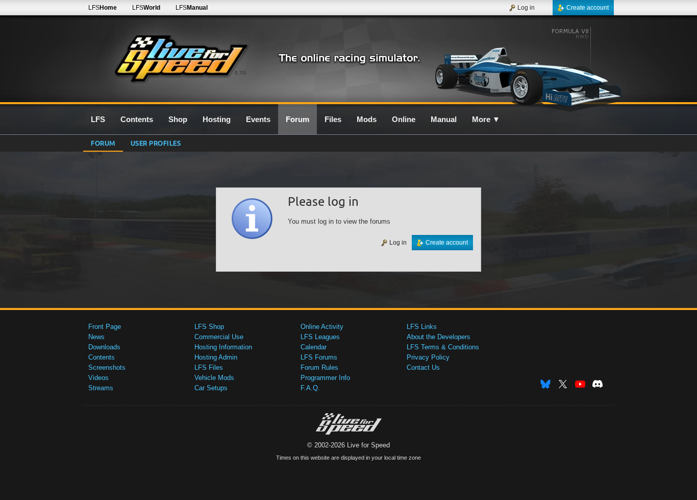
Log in (526, 7)
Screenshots (107, 367)
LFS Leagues (320, 337)
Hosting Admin (215, 357)
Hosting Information (223, 347)
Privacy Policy (428, 357)
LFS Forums (319, 357)
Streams (100, 388)
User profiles (156, 142)
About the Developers (438, 337)
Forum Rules (319, 367)
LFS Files (208, 367)
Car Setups (211, 388)
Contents (101, 357)
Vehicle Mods (214, 378)
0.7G (240, 73)
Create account (587, 7)
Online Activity (322, 326)
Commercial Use (218, 337)
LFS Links (422, 326)
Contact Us (423, 367)
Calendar (314, 347)
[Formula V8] (526, 64)
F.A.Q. (310, 388)
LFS (102, 7)
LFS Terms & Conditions (443, 347)
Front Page (104, 326)
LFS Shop (209, 326)
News (96, 337)
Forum (103, 142)
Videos (98, 378)
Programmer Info (325, 378)
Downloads (104, 347)
